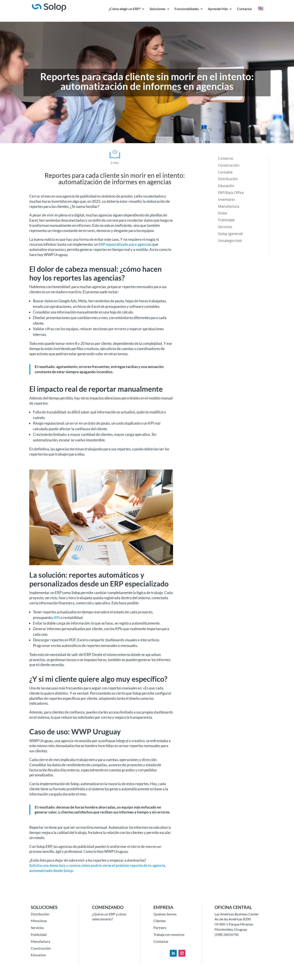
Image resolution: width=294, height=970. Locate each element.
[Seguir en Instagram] (181, 953)
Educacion (38, 955)
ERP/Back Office (231, 192)
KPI (57, 617)
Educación (226, 185)
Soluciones (158, 9)
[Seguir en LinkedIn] (173, 953)
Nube (222, 213)
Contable (225, 172)
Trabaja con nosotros (168, 934)
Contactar (244, 9)
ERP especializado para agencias (125, 244)
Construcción (228, 165)
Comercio (225, 158)
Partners (159, 927)
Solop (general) (230, 233)
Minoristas (39, 921)
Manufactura (228, 206)
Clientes (159, 921)
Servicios (225, 226)
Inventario (226, 199)
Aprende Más (218, 9)
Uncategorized (230, 240)
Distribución (228, 179)
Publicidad (226, 220)
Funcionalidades (187, 9)
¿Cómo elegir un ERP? (125, 9)
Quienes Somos (164, 914)
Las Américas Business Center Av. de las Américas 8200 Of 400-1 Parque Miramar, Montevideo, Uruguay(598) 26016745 (237, 924)
